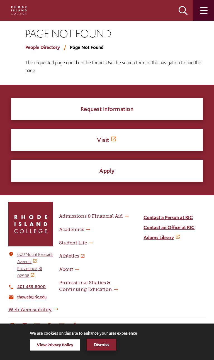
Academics (71, 229)
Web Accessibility (30, 310)
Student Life (73, 243)
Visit (103, 140)
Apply (107, 171)
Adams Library (159, 237)
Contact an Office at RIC (169, 227)
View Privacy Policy (55, 345)
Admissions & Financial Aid (91, 216)
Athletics (69, 256)
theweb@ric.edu (32, 297)
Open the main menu (203, 10)
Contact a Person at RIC (168, 217)
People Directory (42, 47)
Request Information (107, 109)
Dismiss (101, 344)
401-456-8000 (31, 287)
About (66, 269)
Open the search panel (183, 10)
